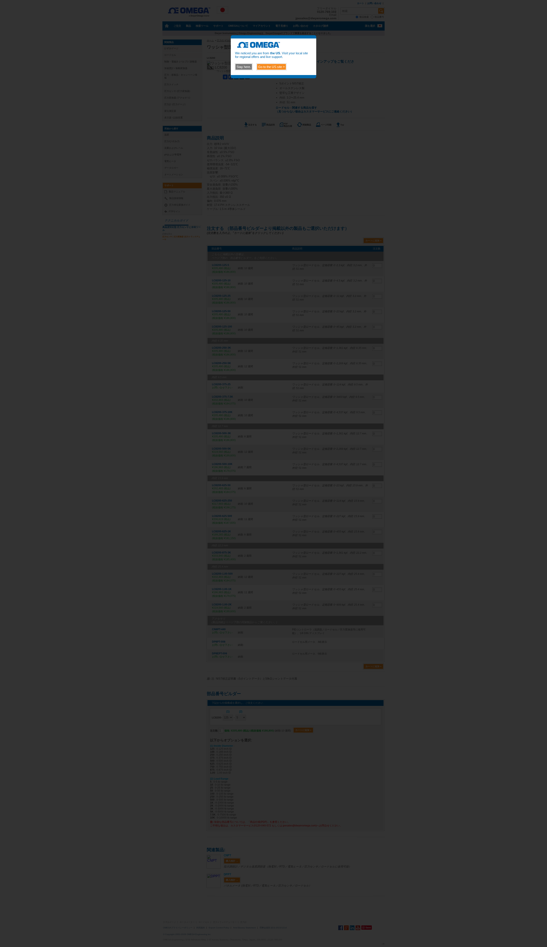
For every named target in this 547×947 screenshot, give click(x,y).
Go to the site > (271, 67)
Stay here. (244, 67)
